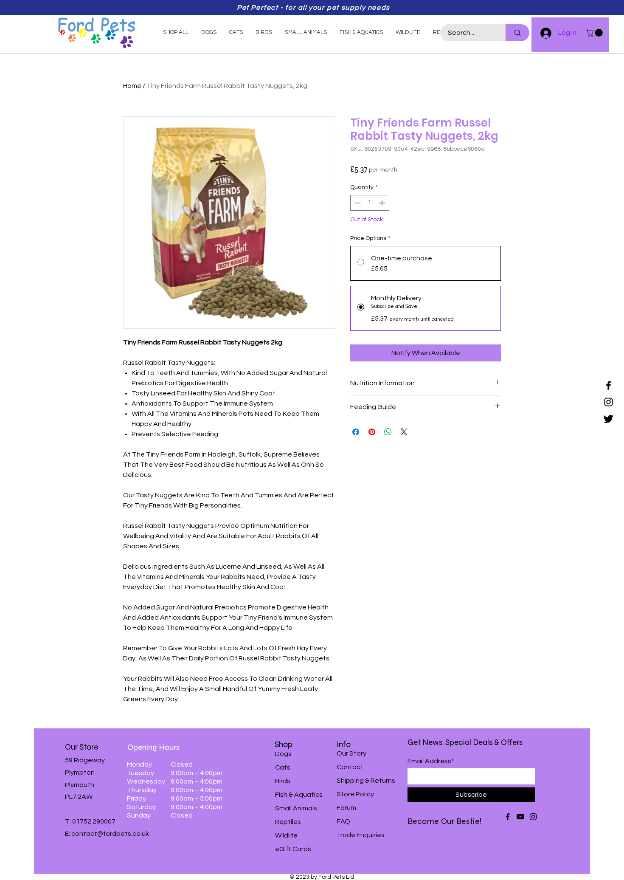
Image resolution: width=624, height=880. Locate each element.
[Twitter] (608, 418)
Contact (350, 767)
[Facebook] (608, 385)
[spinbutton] (369, 202)
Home (132, 85)
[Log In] (542, 33)
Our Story (351, 753)
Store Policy (355, 794)
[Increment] (382, 202)
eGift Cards (293, 849)
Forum (346, 807)
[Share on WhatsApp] (388, 432)
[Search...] (517, 32)
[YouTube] (520, 816)
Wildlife (286, 835)
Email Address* (431, 761)
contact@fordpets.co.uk (110, 833)
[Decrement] (356, 202)
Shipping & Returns (366, 780)
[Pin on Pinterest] (372, 432)
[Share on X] (404, 432)
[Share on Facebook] (356, 432)
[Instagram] (608, 402)
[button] (595, 33)
